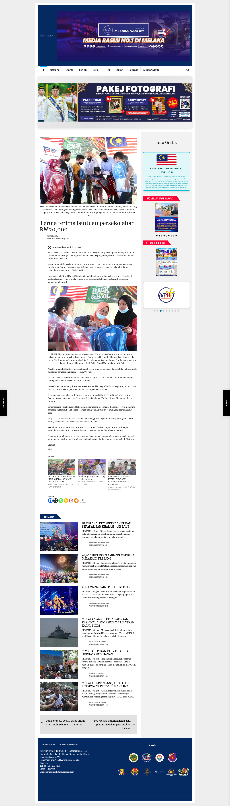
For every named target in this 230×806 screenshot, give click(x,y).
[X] (55, 500)
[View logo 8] (175, 306)
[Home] (43, 70)
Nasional (55, 69)
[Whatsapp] (60, 500)
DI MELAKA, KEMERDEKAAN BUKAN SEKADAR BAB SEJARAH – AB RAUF (106, 525)
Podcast (133, 69)
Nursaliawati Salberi (96, 673)
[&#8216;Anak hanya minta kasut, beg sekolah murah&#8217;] (92, 467)
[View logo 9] (178, 306)
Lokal (96, 69)
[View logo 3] (160, 306)
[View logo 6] (169, 306)
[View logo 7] (172, 306)
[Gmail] (71, 500)
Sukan (119, 69)
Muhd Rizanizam (52, 236)
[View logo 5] (166, 306)
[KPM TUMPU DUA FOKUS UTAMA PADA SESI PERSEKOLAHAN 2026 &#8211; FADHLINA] (122, 467)
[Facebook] (50, 500)
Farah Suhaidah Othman (97, 641)
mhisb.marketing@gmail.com (60, 772)
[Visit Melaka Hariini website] (115, 102)
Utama (69, 69)
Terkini (83, 69)
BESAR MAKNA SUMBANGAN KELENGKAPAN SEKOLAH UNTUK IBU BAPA (61, 479)
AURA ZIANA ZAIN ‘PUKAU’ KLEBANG (107, 587)
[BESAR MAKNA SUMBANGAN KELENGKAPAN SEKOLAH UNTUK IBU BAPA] (61, 467)
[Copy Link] (66, 500)
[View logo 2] (158, 306)
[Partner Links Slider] (166, 290)
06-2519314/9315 (52, 766)
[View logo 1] (155, 306)
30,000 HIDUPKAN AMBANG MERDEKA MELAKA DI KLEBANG (108, 557)
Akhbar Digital (151, 69)
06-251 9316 (49, 769)
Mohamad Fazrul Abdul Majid (99, 542)
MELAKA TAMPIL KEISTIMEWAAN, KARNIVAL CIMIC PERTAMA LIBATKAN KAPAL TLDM (108, 622)
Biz (108, 69)
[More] (76, 500)
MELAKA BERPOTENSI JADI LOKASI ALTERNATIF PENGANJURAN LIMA (105, 684)
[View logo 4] (163, 306)
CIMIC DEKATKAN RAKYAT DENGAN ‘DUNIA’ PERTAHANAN (106, 653)
